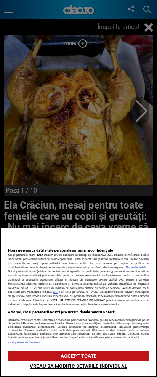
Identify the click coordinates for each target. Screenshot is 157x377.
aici (55, 292)
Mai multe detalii (136, 267)
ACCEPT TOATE (79, 356)
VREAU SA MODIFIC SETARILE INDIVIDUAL (78, 366)
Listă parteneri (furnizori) (24, 342)
